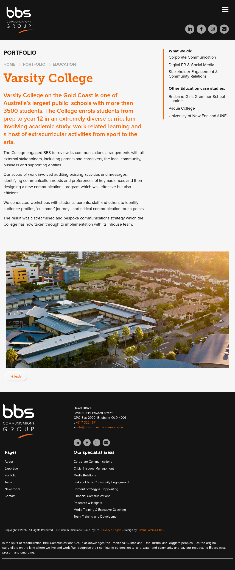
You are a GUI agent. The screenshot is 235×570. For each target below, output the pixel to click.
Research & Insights (88, 503)
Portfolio (10, 475)
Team (8, 482)
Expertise (11, 468)
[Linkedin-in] (189, 29)
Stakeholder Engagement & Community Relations (193, 73)
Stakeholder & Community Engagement (101, 482)
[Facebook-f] (201, 29)
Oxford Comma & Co (149, 530)
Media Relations (85, 475)
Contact (10, 496)
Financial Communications (92, 496)
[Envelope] (224, 29)
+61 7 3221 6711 (87, 422)
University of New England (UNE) (198, 115)
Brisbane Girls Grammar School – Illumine (199, 98)
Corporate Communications (93, 462)
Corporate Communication (192, 57)
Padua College (182, 108)
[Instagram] (212, 29)
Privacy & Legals (111, 530)
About (9, 462)
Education (64, 64)
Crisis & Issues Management (94, 468)
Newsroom (12, 489)
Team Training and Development (96, 517)
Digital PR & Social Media (191, 64)
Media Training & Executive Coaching (100, 510)
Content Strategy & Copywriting (96, 489)
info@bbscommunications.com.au (101, 427)
